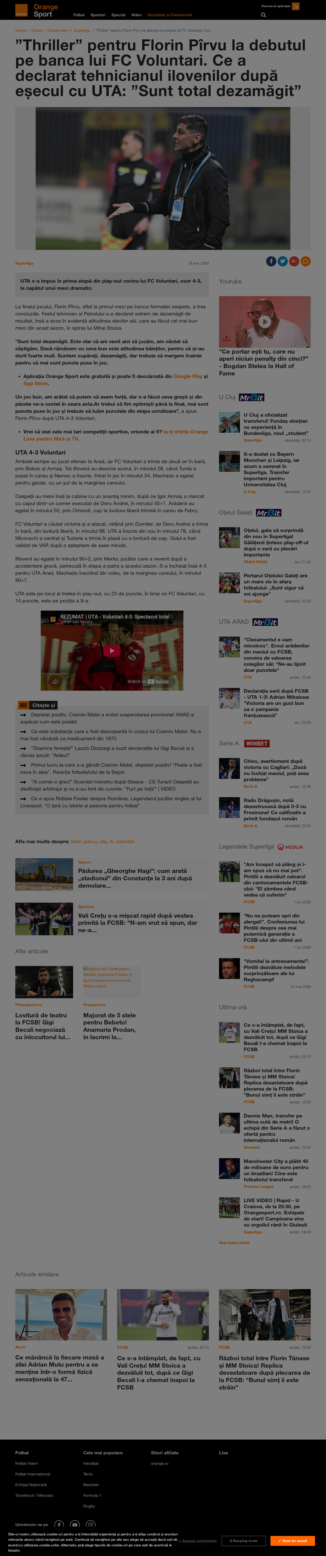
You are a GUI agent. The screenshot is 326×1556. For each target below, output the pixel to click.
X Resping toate (244, 1540)
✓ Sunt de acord (292, 1540)
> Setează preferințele (198, 1540)
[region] (163, 1541)
